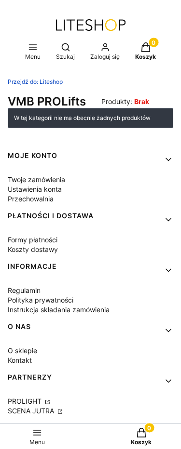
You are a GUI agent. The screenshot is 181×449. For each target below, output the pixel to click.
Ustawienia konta (35, 189)
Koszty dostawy (33, 249)
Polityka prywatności (40, 300)
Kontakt (20, 360)
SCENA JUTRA (32, 411)
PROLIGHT (25, 401)
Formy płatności (32, 240)
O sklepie (22, 350)
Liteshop (35, 81)
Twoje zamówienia (36, 179)
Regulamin (24, 290)
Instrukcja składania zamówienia (59, 309)
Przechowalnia (31, 199)
